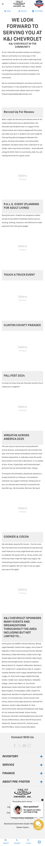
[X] (19, 745)
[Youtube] (24, 745)
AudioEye (29, 818)
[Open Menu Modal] (3, 4)
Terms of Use (32, 813)
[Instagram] (29, 745)
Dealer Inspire (22, 827)
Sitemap (21, 813)
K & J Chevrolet (31, 807)
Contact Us (11, 813)
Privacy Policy (18, 818)
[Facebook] (15, 745)
